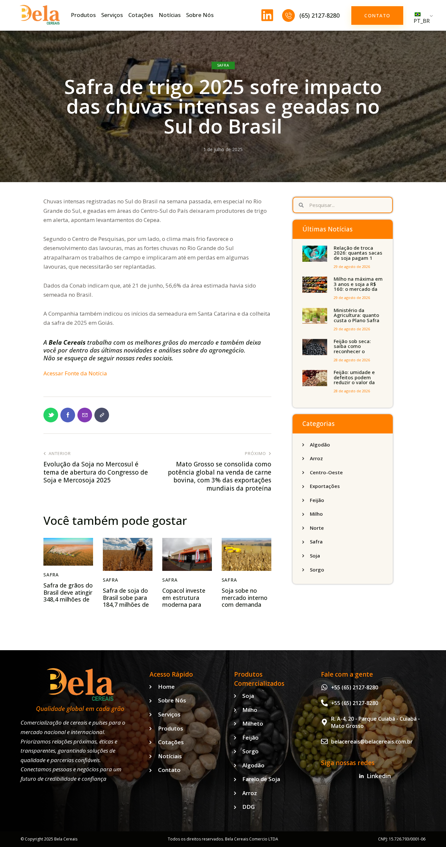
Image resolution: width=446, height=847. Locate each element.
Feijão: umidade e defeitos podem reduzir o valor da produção (354, 380)
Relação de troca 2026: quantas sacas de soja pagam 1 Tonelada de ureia (358, 255)
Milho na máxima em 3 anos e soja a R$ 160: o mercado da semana (358, 286)
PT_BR (422, 20)
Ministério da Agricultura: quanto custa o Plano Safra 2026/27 (356, 318)
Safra (223, 65)
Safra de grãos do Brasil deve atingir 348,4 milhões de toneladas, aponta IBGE (68, 599)
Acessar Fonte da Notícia (75, 373)
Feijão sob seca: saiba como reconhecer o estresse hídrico (353, 349)
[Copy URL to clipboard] (101, 415)
